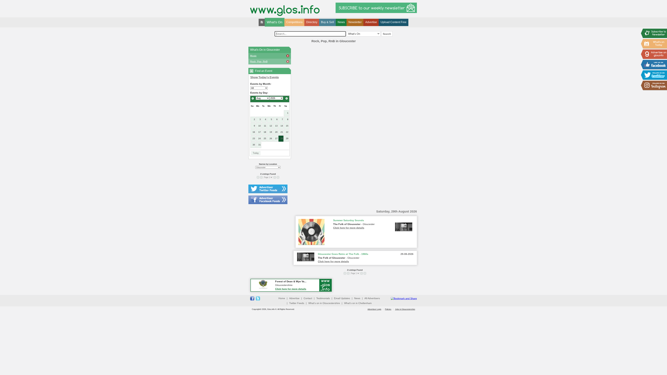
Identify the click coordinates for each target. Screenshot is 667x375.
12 (271, 126)
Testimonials (323, 298)
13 (276, 126)
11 (265, 126)
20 (276, 132)
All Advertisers (372, 298)
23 (254, 138)
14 (282, 126)
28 (282, 138)
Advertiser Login (374, 309)
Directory (311, 22)
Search (387, 33)
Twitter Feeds (296, 303)
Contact (308, 298)
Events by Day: (259, 92)
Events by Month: (260, 83)
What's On (274, 22)
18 (265, 132)
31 (259, 145)
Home (281, 298)
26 (271, 138)
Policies (388, 309)
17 (259, 132)
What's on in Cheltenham (358, 303)
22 (287, 132)
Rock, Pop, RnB (258, 61)
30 (254, 145)
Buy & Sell (327, 22)
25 (265, 138)
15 (287, 126)
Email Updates (342, 298)
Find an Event (263, 70)
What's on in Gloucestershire (324, 303)
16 (254, 132)
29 (287, 138)
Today (256, 153)
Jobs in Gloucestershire (405, 309)
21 (282, 132)
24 (259, 138)
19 (271, 132)
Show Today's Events (264, 77)
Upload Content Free (393, 22)
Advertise (371, 22)
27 (276, 138)
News (341, 22)
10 (259, 126)
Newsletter (355, 22)
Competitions (294, 22)
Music (253, 55)
